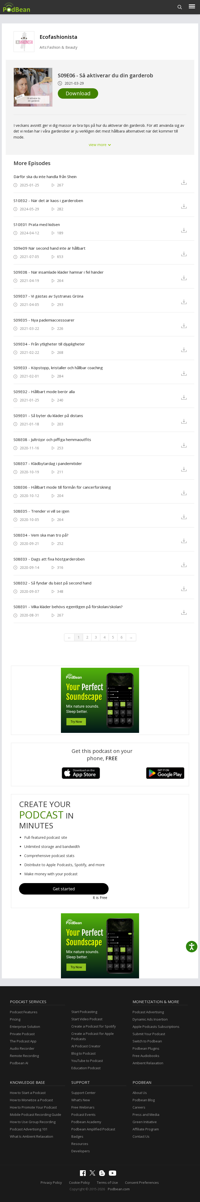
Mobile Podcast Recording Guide (35, 1114)
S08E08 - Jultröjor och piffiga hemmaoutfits (52, 439)
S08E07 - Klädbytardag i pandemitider (48, 463)
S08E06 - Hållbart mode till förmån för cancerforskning (62, 487)
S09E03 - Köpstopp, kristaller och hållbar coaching (58, 367)
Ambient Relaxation (148, 1063)
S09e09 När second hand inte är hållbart (49, 248)
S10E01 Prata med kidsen (37, 224)
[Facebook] (84, 1174)
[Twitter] (94, 1174)
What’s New (80, 1100)
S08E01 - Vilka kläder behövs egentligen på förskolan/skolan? (68, 606)
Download (78, 93)
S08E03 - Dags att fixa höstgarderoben (49, 559)
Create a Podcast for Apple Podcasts (92, 1036)
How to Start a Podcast (28, 1092)
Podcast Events (83, 1114)
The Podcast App (23, 1041)
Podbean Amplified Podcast (93, 1129)
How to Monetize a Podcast (31, 1100)
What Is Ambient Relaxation (31, 1136)
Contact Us (141, 1136)
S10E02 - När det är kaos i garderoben (48, 200)
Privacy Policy (51, 1182)
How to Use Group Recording (32, 1121)
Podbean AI (19, 1063)
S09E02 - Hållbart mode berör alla (44, 391)
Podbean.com (119, 1189)
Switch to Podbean (147, 1041)
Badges (77, 1136)
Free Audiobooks (146, 1055)
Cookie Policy (79, 1182)
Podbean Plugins (146, 1048)
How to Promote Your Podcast (33, 1107)
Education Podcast (86, 1068)
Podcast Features (24, 1012)
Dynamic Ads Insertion (150, 1019)
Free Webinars (83, 1107)
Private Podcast (22, 1033)
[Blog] (103, 1174)
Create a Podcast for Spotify (93, 1026)
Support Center (83, 1092)
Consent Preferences (142, 1182)
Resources (79, 1143)
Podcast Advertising (148, 1012)
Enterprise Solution (25, 1026)
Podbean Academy (86, 1121)
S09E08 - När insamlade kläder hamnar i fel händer (59, 272)
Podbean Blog (144, 1100)
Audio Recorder (22, 1048)
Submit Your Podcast (149, 1033)
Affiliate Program (146, 1129)
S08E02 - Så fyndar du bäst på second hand (52, 583)
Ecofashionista (58, 36)
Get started (64, 889)
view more (98, 144)
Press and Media (146, 1114)
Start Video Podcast (86, 1019)
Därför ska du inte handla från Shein (45, 176)
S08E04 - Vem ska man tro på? (41, 535)
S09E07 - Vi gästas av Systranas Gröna (48, 296)
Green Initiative (145, 1121)
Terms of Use (107, 1182)
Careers (139, 1107)
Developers (80, 1151)
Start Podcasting (84, 1011)
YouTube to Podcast (87, 1060)
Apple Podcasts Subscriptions (156, 1026)
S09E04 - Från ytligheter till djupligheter (49, 344)
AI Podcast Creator (86, 1046)
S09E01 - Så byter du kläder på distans (48, 415)
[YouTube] (114, 1174)
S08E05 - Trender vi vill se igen (41, 511)
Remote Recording (24, 1055)
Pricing (15, 1019)
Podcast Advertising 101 (28, 1129)
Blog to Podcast (83, 1053)
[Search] (180, 7)
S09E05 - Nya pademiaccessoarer (44, 320)
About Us (140, 1092)
